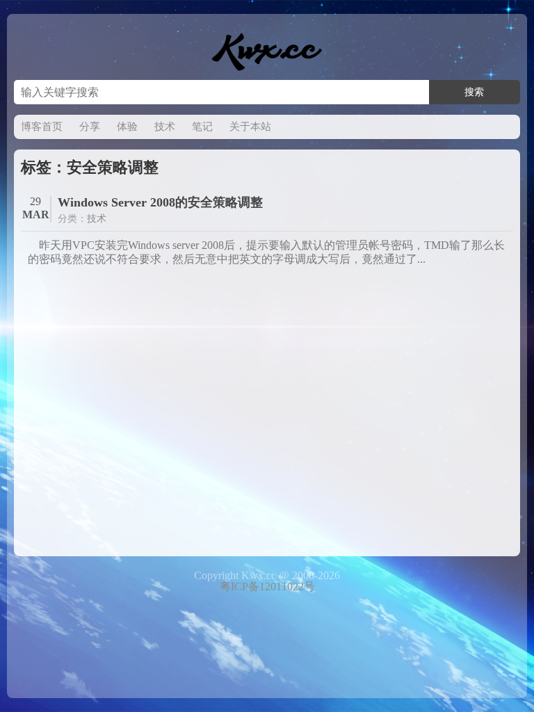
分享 (89, 126)
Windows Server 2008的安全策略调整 (160, 202)
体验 (127, 126)
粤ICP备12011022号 (267, 586)
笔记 (202, 126)
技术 (164, 126)
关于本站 (250, 126)
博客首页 (42, 126)
